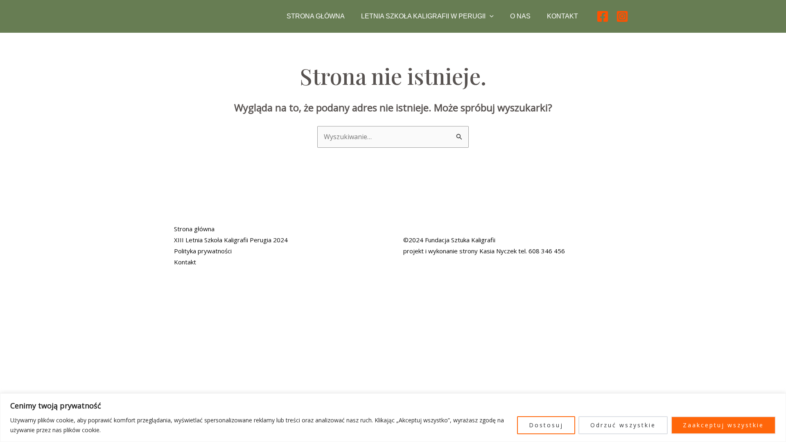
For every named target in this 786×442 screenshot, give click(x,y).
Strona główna (316, 16)
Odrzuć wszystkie (623, 425)
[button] (490, 16)
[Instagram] (622, 16)
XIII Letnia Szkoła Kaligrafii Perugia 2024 (231, 240)
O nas (520, 16)
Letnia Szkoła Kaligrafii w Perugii (423, 16)
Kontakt (562, 16)
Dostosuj (546, 425)
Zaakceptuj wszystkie (723, 425)
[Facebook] (602, 16)
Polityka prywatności (203, 251)
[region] (393, 417)
